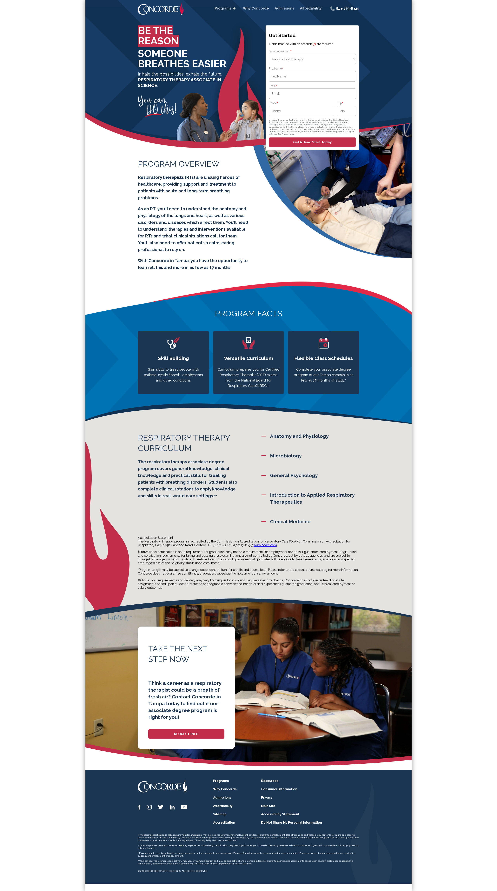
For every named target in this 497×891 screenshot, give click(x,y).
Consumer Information (279, 789)
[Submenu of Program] (234, 8)
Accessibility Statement (280, 814)
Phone (273, 103)
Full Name (276, 68)
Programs (223, 8)
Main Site (268, 806)
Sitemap (220, 814)
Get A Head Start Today (312, 142)
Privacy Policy (288, 134)
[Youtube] (184, 807)
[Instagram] (149, 807)
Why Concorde (256, 8)
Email (273, 85)
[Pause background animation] (248, 136)
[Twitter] (160, 807)
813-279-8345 (347, 8)
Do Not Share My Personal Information (291, 822)
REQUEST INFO (186, 734)
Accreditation (224, 822)
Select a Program (280, 51)
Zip (340, 103)
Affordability (311, 8)
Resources (269, 781)
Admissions (284, 8)
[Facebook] (139, 807)
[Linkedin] (172, 807)
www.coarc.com (265, 545)
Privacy (267, 797)
